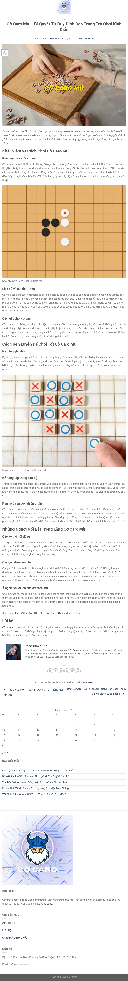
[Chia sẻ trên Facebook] (55, 670)
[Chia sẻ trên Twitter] (61, 670)
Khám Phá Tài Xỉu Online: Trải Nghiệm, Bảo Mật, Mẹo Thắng (35, 788)
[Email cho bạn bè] (66, 670)
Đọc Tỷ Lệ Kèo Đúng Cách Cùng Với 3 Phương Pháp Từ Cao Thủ (37, 770)
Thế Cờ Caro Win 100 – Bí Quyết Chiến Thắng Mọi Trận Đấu (48, 613)
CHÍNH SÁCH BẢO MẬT (15, 937)
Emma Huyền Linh (85, 39)
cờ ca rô (48, 903)
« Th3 (5, 753)
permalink (88, 682)
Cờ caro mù (8, 627)
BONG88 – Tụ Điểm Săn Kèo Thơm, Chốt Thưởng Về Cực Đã (35, 776)
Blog (64, 20)
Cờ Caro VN (75, 650)
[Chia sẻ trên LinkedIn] (78, 670)
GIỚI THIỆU (8, 923)
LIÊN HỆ (6, 930)
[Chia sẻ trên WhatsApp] (49, 670)
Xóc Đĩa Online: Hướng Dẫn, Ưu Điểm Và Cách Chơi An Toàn (35, 782)
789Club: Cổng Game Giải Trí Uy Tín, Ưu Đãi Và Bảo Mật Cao (35, 794)
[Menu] (4, 7)
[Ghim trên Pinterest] (72, 670)
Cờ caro (6, 131)
